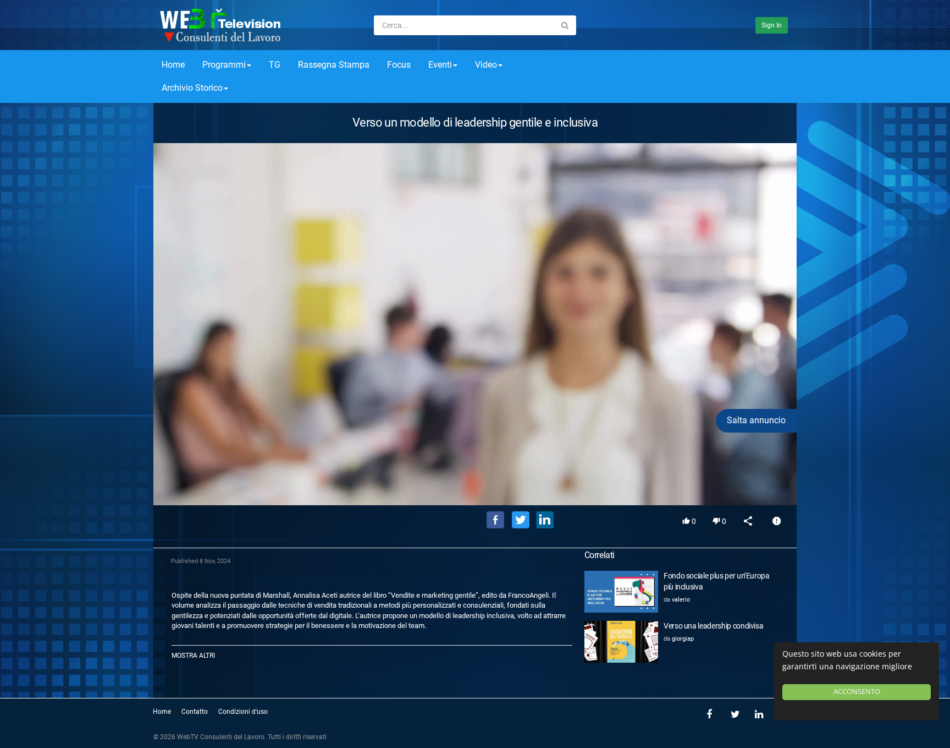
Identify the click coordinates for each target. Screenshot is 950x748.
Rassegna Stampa (333, 64)
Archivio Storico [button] (192, 88)
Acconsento (856, 691)
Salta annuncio (756, 420)
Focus (399, 64)
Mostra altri (193, 655)
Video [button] (486, 64)
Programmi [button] (224, 64)
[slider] (475, 481)
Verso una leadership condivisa (714, 625)
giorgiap (683, 638)
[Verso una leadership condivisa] (621, 642)
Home (173, 64)
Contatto (194, 712)
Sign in (771, 25)
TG (274, 64)
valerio (681, 599)
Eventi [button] (440, 64)
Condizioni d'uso (243, 712)
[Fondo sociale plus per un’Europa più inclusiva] (621, 592)
